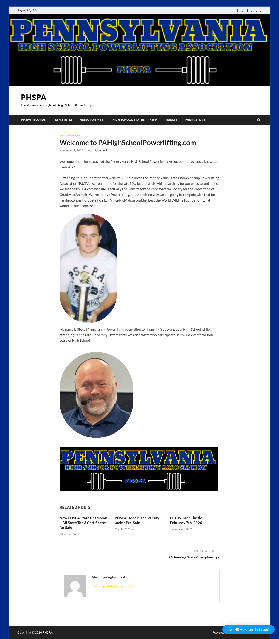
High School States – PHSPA (134, 119)
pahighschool (98, 150)
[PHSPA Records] (238, 10)
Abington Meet (92, 119)
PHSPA (33, 97)
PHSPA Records (33, 119)
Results (171, 119)
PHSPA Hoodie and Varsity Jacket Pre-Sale (137, 520)
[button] (248, 629)
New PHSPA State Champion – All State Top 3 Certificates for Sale (83, 523)
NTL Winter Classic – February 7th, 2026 (187, 520)
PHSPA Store (195, 119)
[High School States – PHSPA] (251, 10)
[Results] (256, 10)
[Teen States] (242, 10)
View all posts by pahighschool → (114, 586)
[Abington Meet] (247, 10)
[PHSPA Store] (261, 10)
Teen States (62, 119)
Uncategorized (70, 135)
